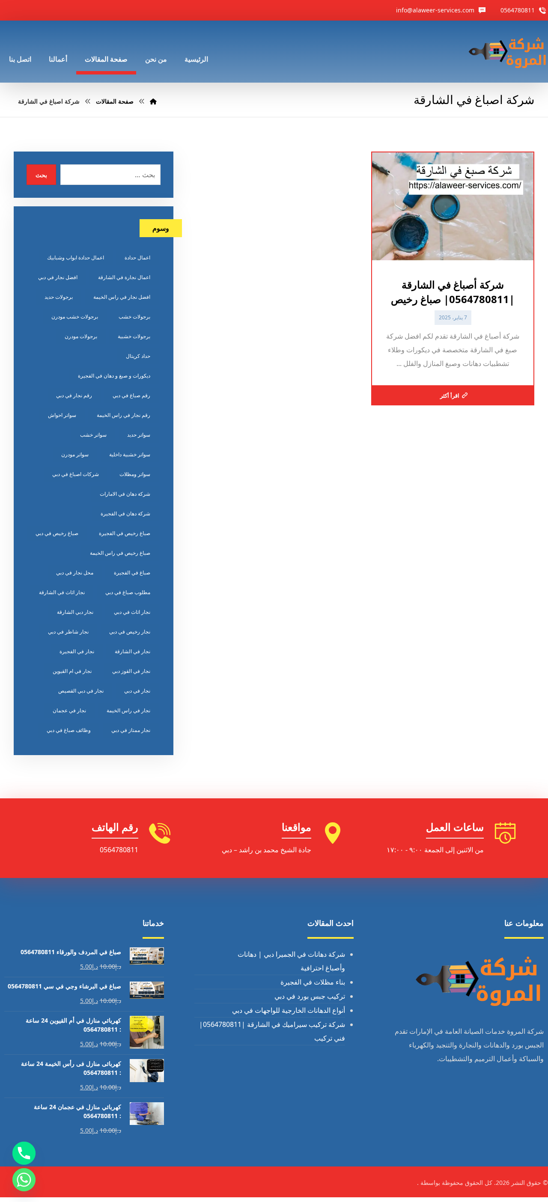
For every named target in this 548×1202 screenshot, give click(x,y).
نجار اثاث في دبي (132, 612)
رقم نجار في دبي (74, 395)
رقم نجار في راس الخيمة (123, 415)
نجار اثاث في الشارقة (62, 592)
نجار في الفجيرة (77, 651)
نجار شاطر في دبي (68, 631)
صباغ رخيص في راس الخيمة (120, 552)
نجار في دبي (137, 690)
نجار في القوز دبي (131, 671)
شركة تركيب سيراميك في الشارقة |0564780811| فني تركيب (272, 1031)
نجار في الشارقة (132, 651)
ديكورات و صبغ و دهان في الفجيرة (114, 375)
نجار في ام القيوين (72, 671)
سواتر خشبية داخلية (129, 454)
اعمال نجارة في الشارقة (124, 277)
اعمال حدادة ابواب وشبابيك (75, 257)
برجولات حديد (59, 296)
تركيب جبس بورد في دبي (309, 996)
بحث (41, 175)
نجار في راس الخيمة (128, 710)
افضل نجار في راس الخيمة (121, 296)
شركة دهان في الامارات (125, 493)
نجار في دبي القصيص (81, 690)
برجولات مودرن (81, 336)
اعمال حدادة (137, 257)
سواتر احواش (62, 415)
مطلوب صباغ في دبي (127, 592)
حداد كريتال (138, 356)
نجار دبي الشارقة (75, 612)
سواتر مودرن (75, 454)
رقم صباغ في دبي (131, 395)
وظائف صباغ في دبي (69, 730)
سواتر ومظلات (134, 474)
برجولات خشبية (134, 336)
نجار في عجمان (69, 710)
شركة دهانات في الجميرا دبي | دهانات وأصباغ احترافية (291, 961)
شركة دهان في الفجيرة (125, 513)
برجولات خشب (134, 316)
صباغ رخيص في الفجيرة (124, 533)
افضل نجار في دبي (57, 277)
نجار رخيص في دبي (129, 631)
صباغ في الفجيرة (132, 572)
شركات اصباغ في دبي (75, 474)
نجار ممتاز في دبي (130, 730)
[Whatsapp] (24, 1179)
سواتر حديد (138, 434)
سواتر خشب (93, 434)
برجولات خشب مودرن (74, 316)
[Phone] (24, 1153)
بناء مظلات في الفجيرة (312, 982)
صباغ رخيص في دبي (57, 533)
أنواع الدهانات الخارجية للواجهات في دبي (288, 1010)
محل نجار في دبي (74, 572)
